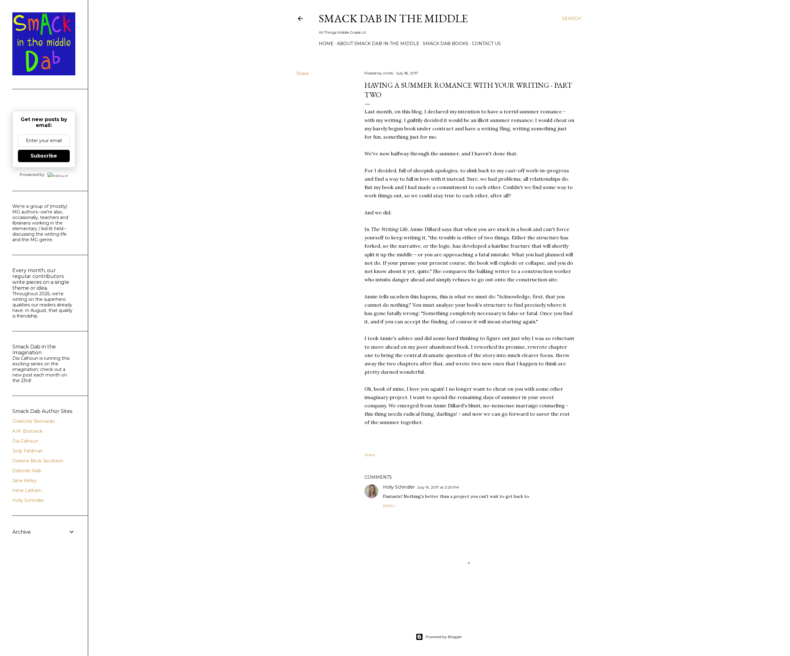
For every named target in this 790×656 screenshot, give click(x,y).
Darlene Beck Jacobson (37, 461)
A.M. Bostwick (27, 431)
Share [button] (303, 73)
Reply (389, 505)
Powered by (32, 174)
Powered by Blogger (444, 636)
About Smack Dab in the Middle (378, 43)
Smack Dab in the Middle (393, 18)
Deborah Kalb (26, 470)
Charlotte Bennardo (33, 421)
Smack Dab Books (445, 43)
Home (326, 43)
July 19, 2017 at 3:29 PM (438, 487)
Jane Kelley (24, 480)
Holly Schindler (399, 487)
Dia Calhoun (25, 441)
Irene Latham (27, 490)
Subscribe (44, 156)
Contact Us (486, 43)
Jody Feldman (27, 451)
